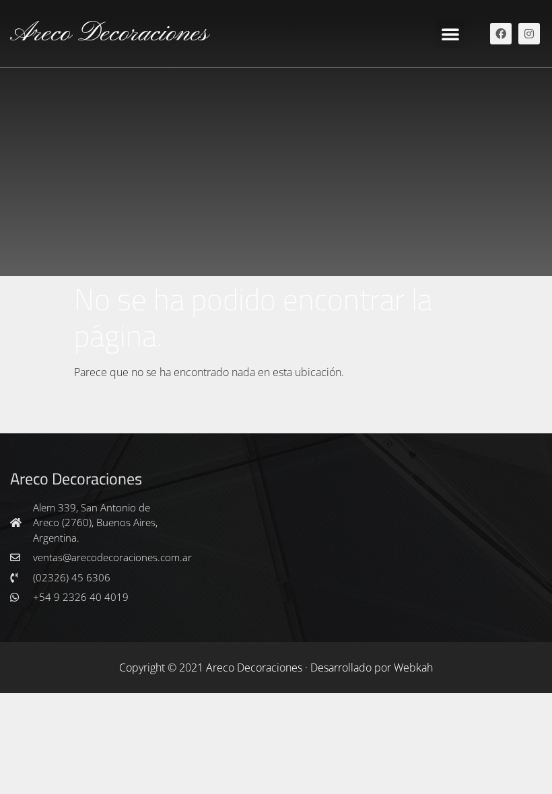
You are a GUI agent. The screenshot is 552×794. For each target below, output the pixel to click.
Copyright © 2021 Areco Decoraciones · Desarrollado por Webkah (276, 667)
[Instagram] (529, 33)
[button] (450, 34)
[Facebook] (501, 33)
